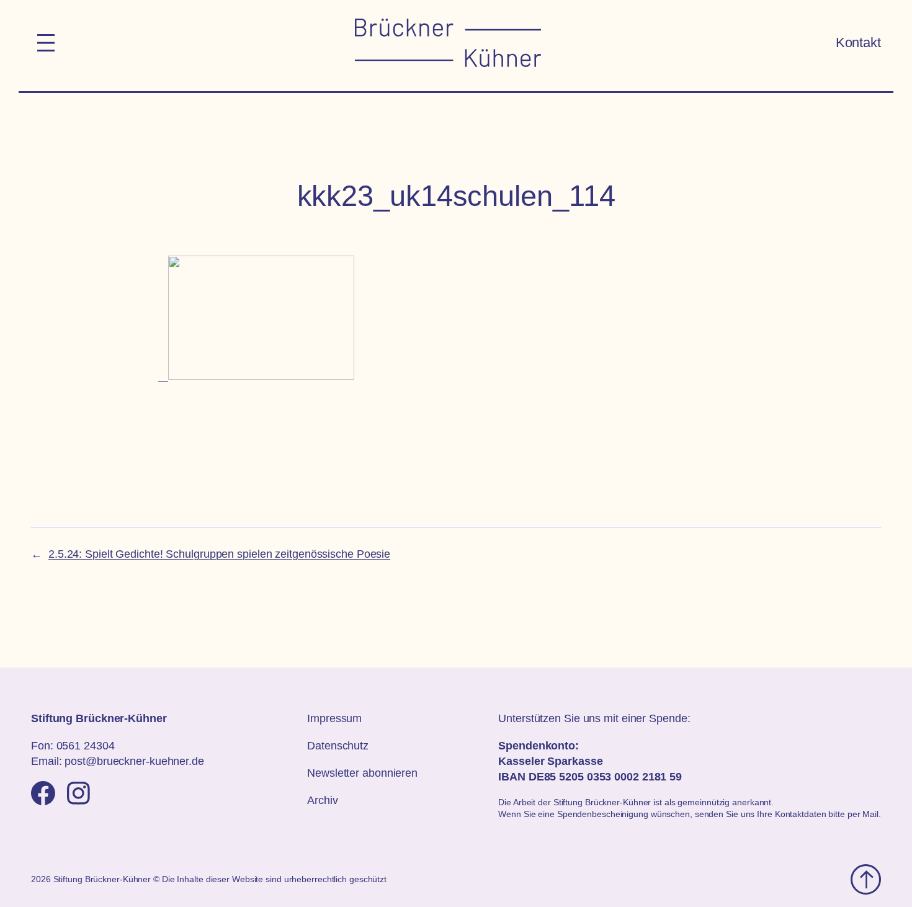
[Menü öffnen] (46, 43)
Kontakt (858, 42)
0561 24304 (85, 745)
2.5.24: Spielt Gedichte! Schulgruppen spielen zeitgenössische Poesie (219, 554)
